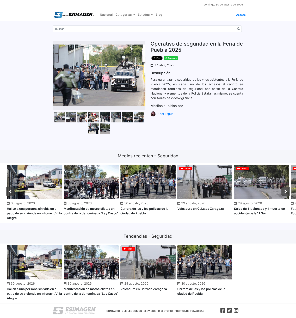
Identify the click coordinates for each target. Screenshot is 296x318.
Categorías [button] (123, 14)
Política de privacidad (189, 310)
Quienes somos (132, 310)
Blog (159, 14)
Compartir (172, 58)
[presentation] (10, 191)
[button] (142, 43)
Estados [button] (144, 14)
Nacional (106, 14)
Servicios (150, 310)
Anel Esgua (165, 114)
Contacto (113, 310)
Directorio (165, 310)
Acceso (241, 14)
